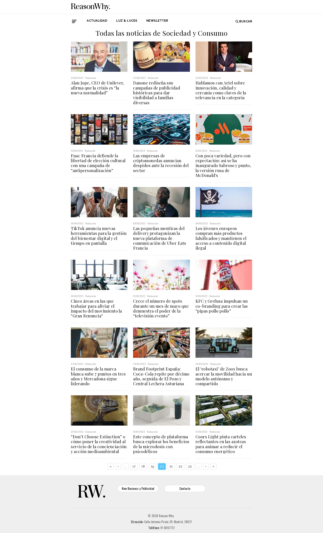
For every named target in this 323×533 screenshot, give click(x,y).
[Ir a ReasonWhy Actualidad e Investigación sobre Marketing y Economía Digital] (90, 6)
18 (143, 466)
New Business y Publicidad (138, 488)
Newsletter (157, 20)
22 (180, 466)
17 (134, 466)
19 (152, 466)
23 (190, 466)
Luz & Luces (126, 20)
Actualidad (97, 20)
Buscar (245, 21)
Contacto (184, 488)
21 (171, 466)
